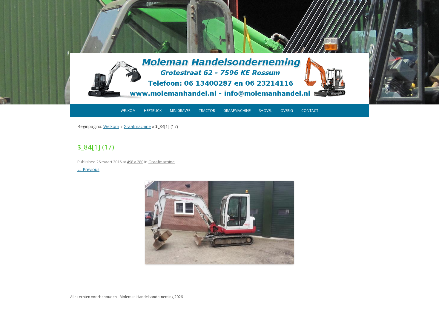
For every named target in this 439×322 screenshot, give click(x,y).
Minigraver (180, 110)
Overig (286, 110)
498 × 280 (135, 161)
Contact (309, 110)
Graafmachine (237, 110)
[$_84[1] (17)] (219, 222)
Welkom (128, 110)
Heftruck (153, 110)
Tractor (207, 110)
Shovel (265, 110)
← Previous (88, 169)
